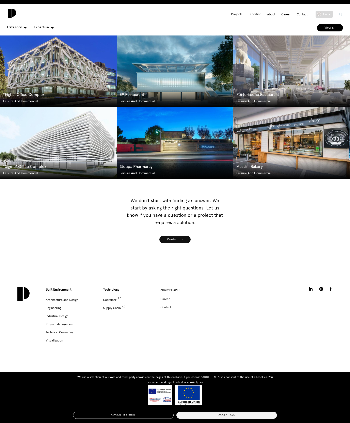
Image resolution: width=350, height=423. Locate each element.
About (271, 14)
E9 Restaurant (132, 95)
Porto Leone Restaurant (257, 95)
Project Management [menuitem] (60, 324)
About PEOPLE (170, 290)
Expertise (255, 14)
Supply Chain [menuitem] (112, 308)
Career (286, 14)
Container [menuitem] (109, 300)
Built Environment (58, 289)
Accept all (227, 415)
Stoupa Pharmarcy (136, 167)
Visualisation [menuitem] (54, 340)
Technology (111, 289)
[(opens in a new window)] (340, 14)
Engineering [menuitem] (53, 308)
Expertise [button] (41, 27)
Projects (236, 14)
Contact (302, 14)
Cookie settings (123, 415)
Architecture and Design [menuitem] (62, 300)
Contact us (175, 239)
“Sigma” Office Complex (24, 167)
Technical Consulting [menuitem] (59, 332)
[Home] (11, 13)
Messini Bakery (249, 167)
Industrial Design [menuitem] (57, 316)
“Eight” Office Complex (24, 95)
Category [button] (14, 27)
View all (329, 27)
